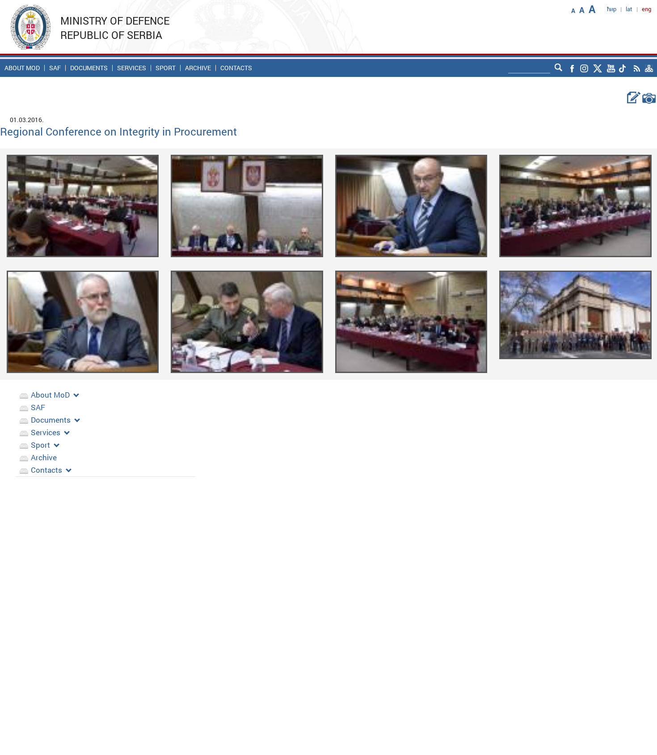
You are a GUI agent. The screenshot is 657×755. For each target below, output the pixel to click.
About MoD (22, 68)
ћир (611, 9)
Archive (198, 68)
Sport (166, 68)
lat (629, 9)
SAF (55, 68)
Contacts (236, 68)
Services (131, 68)
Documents (89, 68)
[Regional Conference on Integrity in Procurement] (83, 205)
